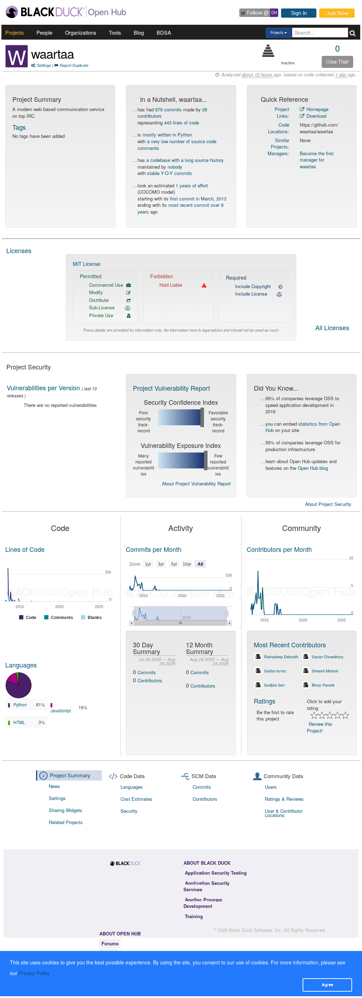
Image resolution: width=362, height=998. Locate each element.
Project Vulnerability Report (171, 387)
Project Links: (282, 112)
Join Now (337, 13)
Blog (139, 32)
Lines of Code (25, 549)
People (44, 32)
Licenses (18, 250)
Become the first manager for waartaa (317, 160)
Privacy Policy (34, 972)
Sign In (299, 13)
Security (129, 810)
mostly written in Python (167, 134)
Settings (44, 65)
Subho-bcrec (275, 670)
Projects (14, 32)
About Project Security (328, 504)
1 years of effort (192, 185)
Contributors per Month (279, 549)
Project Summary (70, 775)
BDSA (164, 32)
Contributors (150, 680)
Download (315, 115)
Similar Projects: (280, 143)
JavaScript (61, 710)
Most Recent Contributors (290, 644)
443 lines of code (181, 122)
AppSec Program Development (202, 903)
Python (20, 704)
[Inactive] (268, 51)
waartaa (52, 53)
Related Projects (66, 822)
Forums (109, 943)
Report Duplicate (74, 65)
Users (271, 786)
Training (194, 916)
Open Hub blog (313, 468)
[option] (181, 297)
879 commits (168, 109)
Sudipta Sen (274, 685)
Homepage (316, 109)
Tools (115, 32)
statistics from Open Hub (302, 427)
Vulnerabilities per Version (43, 387)
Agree (327, 984)
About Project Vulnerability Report (196, 483)
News (54, 786)
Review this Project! (319, 727)
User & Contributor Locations (284, 812)
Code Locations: (278, 128)
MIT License (86, 263)
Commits (147, 672)
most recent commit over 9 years (180, 208)
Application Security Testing (216, 872)
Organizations (80, 32)
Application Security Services (206, 886)
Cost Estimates (136, 798)
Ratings (264, 700)
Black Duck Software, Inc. (255, 930)
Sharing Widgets (65, 810)
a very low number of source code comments (177, 144)
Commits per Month (153, 549)
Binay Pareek (323, 685)
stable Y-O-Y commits (169, 173)
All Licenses (332, 328)
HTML (19, 722)
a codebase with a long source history (185, 160)
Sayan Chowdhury (328, 656)
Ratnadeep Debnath (281, 656)
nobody (175, 166)
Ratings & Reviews (284, 798)
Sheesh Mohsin (325, 670)
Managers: (278, 153)
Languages (21, 664)
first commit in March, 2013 (198, 198)
